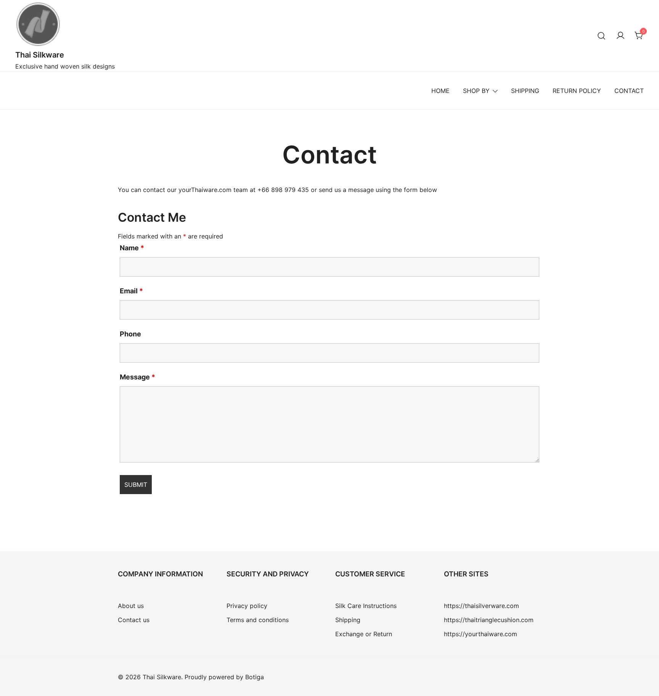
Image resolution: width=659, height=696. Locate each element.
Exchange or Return (363, 634)
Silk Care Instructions (366, 606)
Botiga (254, 677)
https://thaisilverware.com (481, 606)
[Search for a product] (601, 35)
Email (131, 291)
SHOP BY (476, 90)
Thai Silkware (39, 54)
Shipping (347, 620)
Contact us (133, 620)
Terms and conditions (258, 620)
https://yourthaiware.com (480, 634)
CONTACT (629, 90)
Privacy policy (247, 606)
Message (137, 377)
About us (131, 606)
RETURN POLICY (577, 90)
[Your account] (620, 36)
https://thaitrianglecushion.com (489, 620)
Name (132, 248)
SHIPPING (525, 90)
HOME (440, 90)
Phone (130, 334)
